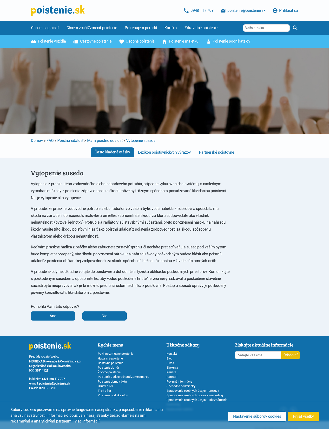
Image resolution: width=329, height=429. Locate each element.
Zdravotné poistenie (200, 27)
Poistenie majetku (183, 41)
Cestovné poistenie (95, 41)
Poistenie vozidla (51, 41)
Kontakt (171, 353)
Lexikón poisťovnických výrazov (164, 152)
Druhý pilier (105, 386)
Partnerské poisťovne (216, 152)
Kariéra (170, 27)
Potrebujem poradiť (141, 27)
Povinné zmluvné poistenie (115, 353)
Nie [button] (104, 316)
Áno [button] (53, 316)
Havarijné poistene (110, 358)
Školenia (172, 367)
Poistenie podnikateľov (231, 41)
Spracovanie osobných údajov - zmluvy (192, 390)
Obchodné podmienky (180, 386)
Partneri (171, 377)
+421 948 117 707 (53, 379)
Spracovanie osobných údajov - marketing (194, 395)
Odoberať (290, 355)
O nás (170, 363)
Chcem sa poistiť (45, 27)
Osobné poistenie (140, 41)
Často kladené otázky (112, 152)
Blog (169, 358)
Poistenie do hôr (108, 367)
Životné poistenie (109, 372)
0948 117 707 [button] (201, 10)
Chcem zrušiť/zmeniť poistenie (91, 27)
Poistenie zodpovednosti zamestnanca (123, 377)
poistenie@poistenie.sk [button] (245, 10)
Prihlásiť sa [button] (288, 10)
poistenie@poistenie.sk (54, 383)
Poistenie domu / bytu (112, 381)
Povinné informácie (179, 381)
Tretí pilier (104, 390)
